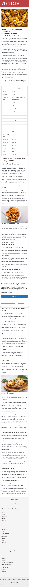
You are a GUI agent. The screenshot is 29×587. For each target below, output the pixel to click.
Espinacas (3, 573)
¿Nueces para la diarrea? (7, 562)
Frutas (2, 35)
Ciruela (3, 518)
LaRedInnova (15, 584)
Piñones (3, 560)
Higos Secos (4, 512)
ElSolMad (2, 584)
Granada (3, 531)
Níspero (3, 527)
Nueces (3, 558)
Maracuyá (3, 524)
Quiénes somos (12, 581)
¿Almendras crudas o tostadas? (8, 556)
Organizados (8, 584)
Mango (3, 514)
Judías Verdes (4, 567)
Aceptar (14, 296)
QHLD (18, 581)
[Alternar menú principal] (26, 3)
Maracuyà (3, 544)
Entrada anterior (14, 499)
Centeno (3, 554)
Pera (2, 522)
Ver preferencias (14, 300)
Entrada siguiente (14, 503)
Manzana (3, 520)
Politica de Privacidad (23, 579)
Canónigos (3, 571)
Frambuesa (4, 529)
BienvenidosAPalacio (24, 584)
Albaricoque (4, 516)
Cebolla (3, 569)
